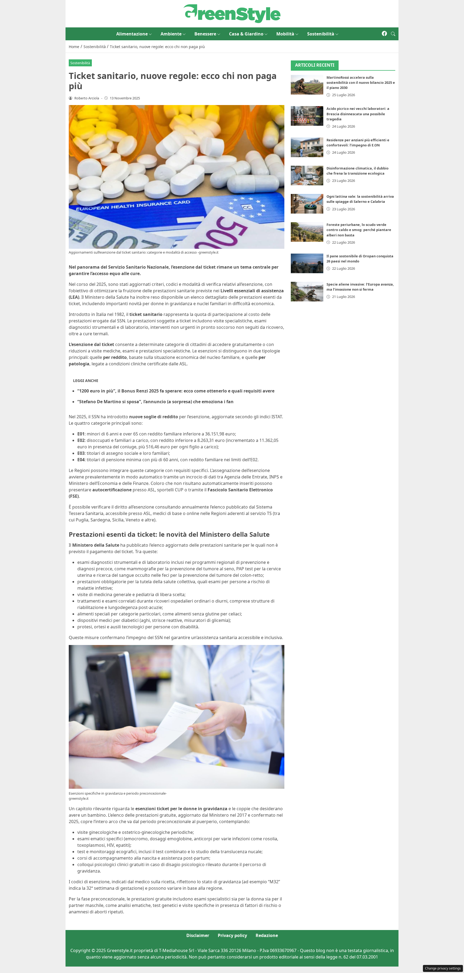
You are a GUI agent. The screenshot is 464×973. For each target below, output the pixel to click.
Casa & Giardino (246, 34)
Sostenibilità (320, 34)
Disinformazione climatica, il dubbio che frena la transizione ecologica (358, 171)
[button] (393, 34)
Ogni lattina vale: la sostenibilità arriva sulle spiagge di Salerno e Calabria (360, 199)
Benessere (205, 34)
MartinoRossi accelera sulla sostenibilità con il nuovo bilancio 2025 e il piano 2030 (361, 82)
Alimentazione (132, 34)
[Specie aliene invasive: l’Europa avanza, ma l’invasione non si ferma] (307, 291)
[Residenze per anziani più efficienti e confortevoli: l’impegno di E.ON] (307, 147)
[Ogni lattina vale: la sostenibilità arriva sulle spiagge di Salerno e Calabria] (307, 204)
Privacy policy (232, 935)
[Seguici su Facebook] (384, 34)
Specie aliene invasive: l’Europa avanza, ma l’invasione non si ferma (360, 287)
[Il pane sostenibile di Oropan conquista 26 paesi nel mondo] (307, 263)
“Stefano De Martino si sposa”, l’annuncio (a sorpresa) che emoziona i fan (155, 402)
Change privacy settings (443, 968)
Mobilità (285, 34)
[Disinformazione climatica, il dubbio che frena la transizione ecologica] (307, 175)
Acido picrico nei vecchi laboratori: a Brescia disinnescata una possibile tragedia (358, 113)
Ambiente (171, 34)
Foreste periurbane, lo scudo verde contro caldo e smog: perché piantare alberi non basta (359, 229)
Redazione (267, 935)
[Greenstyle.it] (232, 13)
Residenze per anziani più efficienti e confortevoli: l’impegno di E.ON (358, 142)
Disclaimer (197, 935)
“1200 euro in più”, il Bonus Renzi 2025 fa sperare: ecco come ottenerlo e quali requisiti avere (175, 391)
